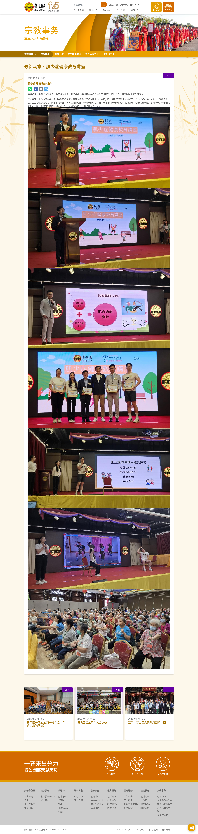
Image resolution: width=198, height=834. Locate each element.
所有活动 (78, 796)
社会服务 (144, 790)
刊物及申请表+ (131, 804)
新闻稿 (61, 800)
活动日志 (120, 10)
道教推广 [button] (107, 54)
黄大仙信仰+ (97, 804)
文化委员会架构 (164, 800)
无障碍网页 (167, 829)
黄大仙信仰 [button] (90, 54)
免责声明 (140, 829)
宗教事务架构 (74, 54)
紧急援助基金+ (48, 796)
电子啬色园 (153, 829)
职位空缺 (111, 808)
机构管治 (28, 800)
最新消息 (62, 796)
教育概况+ (112, 804)
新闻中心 (107, 10)
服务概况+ (129, 800)
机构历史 (28, 796)
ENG (111, 4)
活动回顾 (78, 800)
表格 (60, 804)
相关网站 (128, 808)
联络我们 (134, 10)
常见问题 (28, 808)
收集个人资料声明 (124, 829)
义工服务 (45, 800)
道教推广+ (95, 808)
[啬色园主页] (35, 6)
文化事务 (161, 790)
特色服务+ (145, 800)
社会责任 (93, 10)
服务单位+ (145, 804)
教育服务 (111, 790)
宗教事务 (95, 790)
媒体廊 (61, 812)
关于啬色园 (29, 790)
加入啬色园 (29, 804)
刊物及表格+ (64, 808)
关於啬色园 (78, 10)
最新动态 (59, 54)
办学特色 (111, 800)
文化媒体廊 (162, 815)
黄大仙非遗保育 (164, 804)
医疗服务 (128, 790)
